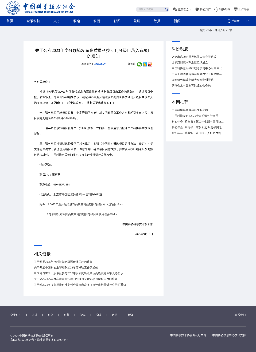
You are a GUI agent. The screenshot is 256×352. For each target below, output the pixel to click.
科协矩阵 (205, 9)
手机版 (235, 20)
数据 (157, 21)
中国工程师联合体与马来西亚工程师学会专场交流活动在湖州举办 (199, 74)
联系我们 (240, 314)
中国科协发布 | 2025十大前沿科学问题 (195, 115)
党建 (137, 21)
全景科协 (33, 21)
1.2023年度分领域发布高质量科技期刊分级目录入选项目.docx (85, 204)
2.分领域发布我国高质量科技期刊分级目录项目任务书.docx (82, 214)
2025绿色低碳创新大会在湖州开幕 (193, 79)
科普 (97, 21)
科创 (76, 21)
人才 (56, 21)
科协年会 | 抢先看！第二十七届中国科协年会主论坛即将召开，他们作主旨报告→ (199, 121)
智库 (117, 21)
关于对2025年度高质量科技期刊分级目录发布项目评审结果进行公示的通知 (80, 284)
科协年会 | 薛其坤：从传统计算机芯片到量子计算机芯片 (199, 133)
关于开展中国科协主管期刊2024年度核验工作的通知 (66, 267)
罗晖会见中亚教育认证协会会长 (191, 85)
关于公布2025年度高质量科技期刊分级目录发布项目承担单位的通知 (76, 279)
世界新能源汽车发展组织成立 (190, 62)
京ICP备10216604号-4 (23, 339)
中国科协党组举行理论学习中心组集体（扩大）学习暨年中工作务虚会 (199, 68)
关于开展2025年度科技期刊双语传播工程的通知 (63, 261)
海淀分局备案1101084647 (52, 339)
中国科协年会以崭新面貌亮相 (190, 110)
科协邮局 (224, 9)
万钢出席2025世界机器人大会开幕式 (194, 56)
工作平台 (244, 9)
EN (248, 20)
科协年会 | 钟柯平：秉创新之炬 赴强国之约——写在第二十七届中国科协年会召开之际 (199, 127)
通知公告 (220, 30)
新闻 (177, 21)
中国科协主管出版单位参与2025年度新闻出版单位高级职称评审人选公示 (78, 273)
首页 (9, 21)
